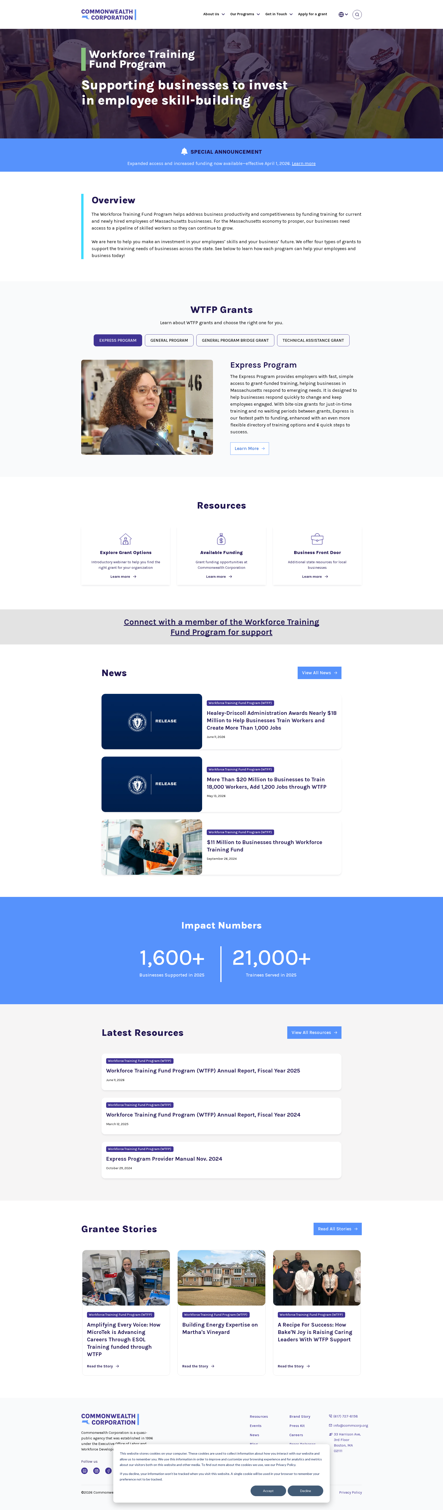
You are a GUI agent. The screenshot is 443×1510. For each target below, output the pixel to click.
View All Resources (311, 1032)
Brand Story (299, 1416)
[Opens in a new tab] (84, 1471)
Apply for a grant (312, 14)
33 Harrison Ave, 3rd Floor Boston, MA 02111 (347, 1442)
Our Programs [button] (242, 14)
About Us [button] (211, 14)
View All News (316, 672)
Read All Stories (334, 1228)
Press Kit (297, 1425)
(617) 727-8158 (343, 1416)
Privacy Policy (350, 1492)
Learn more (304, 163)
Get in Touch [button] (276, 14)
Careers (296, 1435)
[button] (222, 14)
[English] (343, 14)
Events (255, 1425)
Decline (305, 1491)
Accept (268, 1491)
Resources (259, 1416)
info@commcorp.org (348, 1425)
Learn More (247, 448)
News (254, 1435)
